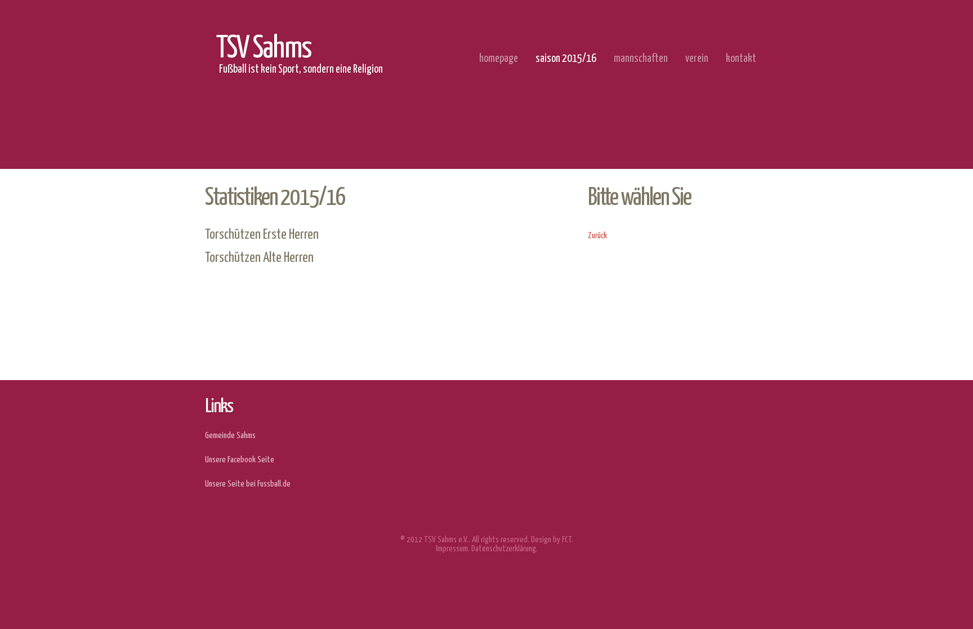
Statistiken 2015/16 (275, 198)
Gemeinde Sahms (230, 435)
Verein (696, 58)
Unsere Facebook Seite (239, 460)
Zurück (597, 235)
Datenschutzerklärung (503, 549)
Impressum (452, 549)
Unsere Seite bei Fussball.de (248, 484)
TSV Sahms (263, 49)
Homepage (498, 58)
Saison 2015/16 (565, 58)
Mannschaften (641, 58)
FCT (567, 540)
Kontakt (741, 58)
